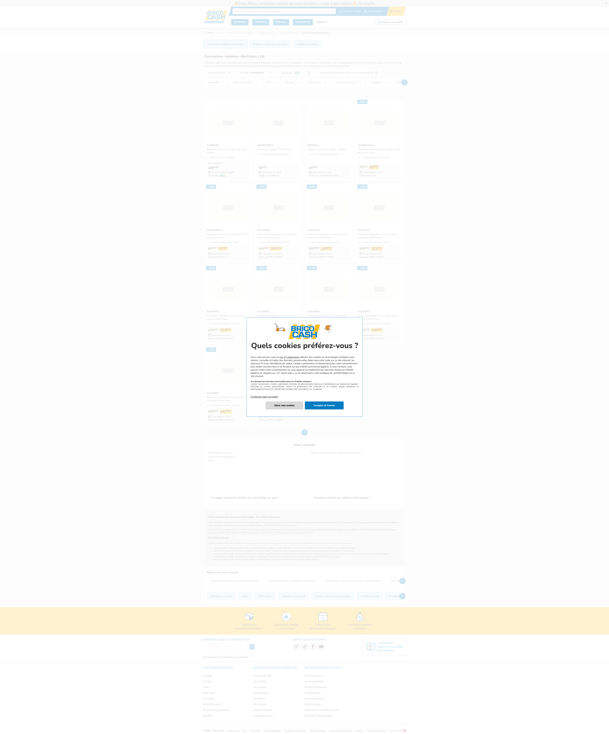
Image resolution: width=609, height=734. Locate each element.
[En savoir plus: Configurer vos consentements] (284, 405)
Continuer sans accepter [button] (264, 395)
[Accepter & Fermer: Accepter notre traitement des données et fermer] (324, 405)
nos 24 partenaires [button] (289, 357)
